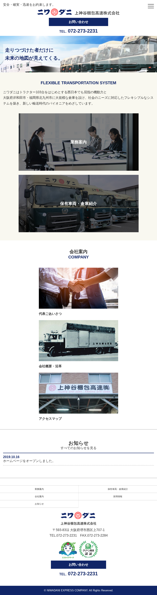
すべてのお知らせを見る (78, 448)
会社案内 (39, 496)
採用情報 (117, 496)
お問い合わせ (78, 22)
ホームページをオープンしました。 (29, 461)
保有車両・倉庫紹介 (118, 489)
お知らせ (39, 504)
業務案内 (39, 489)
